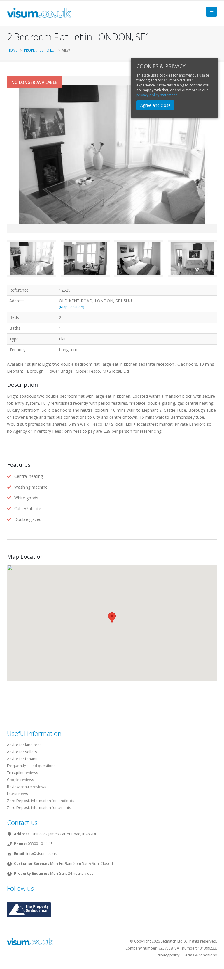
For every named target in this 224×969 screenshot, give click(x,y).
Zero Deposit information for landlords (40, 800)
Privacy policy (168, 955)
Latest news (17, 793)
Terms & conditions (200, 955)
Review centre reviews (26, 786)
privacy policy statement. (157, 95)
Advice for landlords (24, 744)
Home (13, 50)
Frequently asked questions (31, 765)
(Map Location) (71, 306)
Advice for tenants (22, 758)
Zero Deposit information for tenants (39, 807)
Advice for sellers (22, 751)
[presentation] (7, 164)
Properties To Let (40, 50)
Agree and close (155, 105)
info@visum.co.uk (41, 853)
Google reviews (20, 779)
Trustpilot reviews (22, 772)
